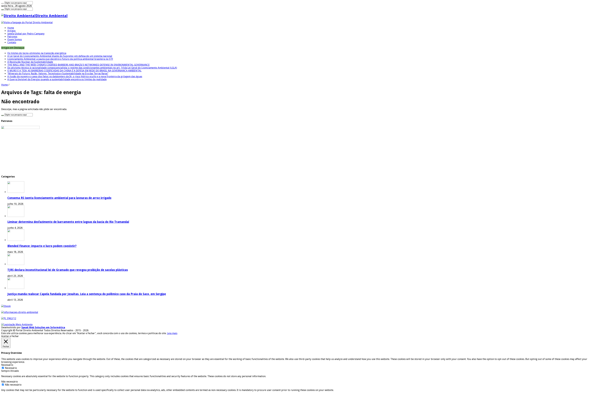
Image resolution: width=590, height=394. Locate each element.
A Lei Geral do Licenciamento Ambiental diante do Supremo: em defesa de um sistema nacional (59, 56)
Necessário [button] (7, 364)
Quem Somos (14, 39)
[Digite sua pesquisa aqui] (2, 3)
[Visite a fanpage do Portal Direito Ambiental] (27, 22)
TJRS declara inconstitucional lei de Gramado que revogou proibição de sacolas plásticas (67, 270)
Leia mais (172, 333)
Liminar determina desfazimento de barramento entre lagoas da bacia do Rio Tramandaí (68, 221)
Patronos (12, 36)
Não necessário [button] (9, 381)
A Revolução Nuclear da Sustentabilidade (30, 61)
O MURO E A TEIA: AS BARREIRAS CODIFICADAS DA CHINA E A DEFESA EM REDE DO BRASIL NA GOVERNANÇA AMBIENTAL (74, 70)
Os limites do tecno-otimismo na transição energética (36, 53)
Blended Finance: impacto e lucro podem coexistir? (42, 246)
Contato (11, 42)
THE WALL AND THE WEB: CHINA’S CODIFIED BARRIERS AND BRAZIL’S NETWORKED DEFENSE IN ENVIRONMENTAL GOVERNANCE (78, 64)
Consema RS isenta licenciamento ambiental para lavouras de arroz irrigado (59, 198)
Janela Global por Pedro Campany (26, 33)
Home (10, 27)
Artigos (11, 30)
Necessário (11, 368)
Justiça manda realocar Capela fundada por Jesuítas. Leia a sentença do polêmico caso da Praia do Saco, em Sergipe (86, 294)
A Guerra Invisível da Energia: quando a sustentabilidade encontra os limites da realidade (57, 79)
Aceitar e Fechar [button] (10, 336)
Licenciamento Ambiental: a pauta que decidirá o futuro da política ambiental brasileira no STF (60, 59)
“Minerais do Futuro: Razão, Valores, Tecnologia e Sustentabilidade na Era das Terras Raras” (57, 73)
